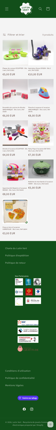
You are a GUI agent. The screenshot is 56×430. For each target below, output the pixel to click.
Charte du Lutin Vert (16, 248)
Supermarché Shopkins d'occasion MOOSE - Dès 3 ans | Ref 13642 (15, 189)
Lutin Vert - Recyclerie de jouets (27, 422)
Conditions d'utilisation (18, 370)
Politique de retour (15, 262)
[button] (6, 9)
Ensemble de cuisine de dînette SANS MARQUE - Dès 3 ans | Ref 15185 (14, 109)
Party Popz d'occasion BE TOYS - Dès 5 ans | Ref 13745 (39, 150)
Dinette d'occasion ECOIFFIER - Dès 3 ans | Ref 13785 (15, 150)
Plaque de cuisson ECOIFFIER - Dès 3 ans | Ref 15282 (15, 69)
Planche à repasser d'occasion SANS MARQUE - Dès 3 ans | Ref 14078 (39, 109)
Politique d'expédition (17, 255)
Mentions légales (14, 385)
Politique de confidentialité (20, 377)
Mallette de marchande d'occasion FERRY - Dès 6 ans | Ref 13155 (40, 183)
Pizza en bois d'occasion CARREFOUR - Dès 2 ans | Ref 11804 (15, 228)
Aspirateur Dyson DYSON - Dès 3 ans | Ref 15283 (39, 69)
